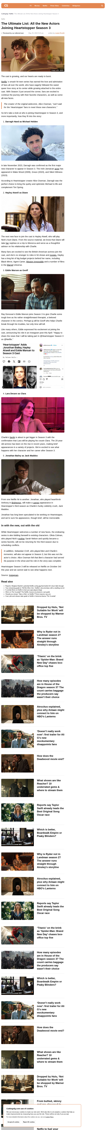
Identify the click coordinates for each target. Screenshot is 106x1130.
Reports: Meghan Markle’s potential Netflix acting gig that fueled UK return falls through (34, 586)
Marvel (10, 265)
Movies (37, 5)
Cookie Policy (49, 1117)
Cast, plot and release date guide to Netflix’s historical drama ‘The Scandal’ (30, 596)
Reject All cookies (29, 1122)
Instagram (13, 575)
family (12, 437)
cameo (36, 503)
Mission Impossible (35, 262)
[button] (102, 5)
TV (30, 5)
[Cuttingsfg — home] (6, 5)
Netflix (45, 5)
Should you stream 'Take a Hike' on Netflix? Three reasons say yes (28, 594)
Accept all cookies (13, 1122)
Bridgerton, (17, 503)
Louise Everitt (59, 33)
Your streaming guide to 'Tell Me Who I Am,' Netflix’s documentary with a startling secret (34, 588)
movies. (53, 255)
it (32, 321)
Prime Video (54, 5)
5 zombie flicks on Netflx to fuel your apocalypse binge (23, 590)
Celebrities (65, 5)
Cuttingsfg (4, 14)
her (7, 243)
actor (57, 169)
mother (21, 538)
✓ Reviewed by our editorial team (12, 33)
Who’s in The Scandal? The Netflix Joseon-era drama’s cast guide (27, 592)
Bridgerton (76, 5)
